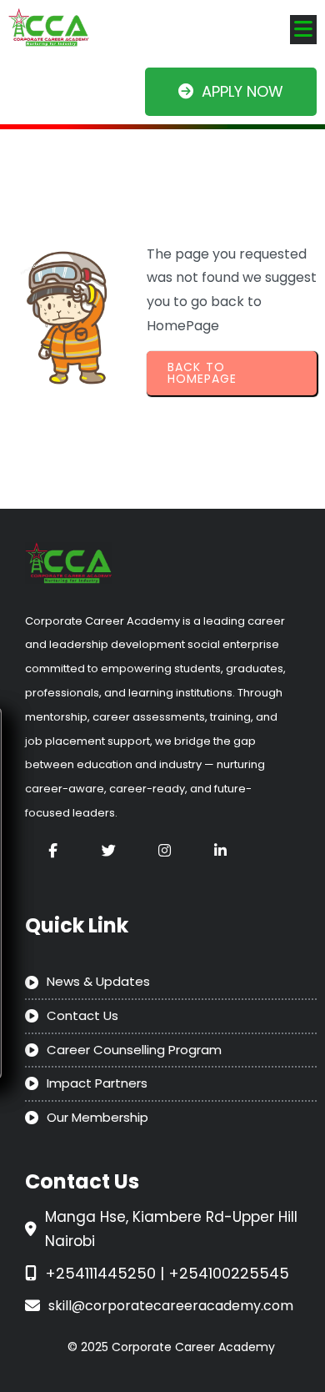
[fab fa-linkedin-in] (220, 850)
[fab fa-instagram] (164, 850)
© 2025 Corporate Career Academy (171, 1347)
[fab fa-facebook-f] (53, 850)
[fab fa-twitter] (109, 850)
